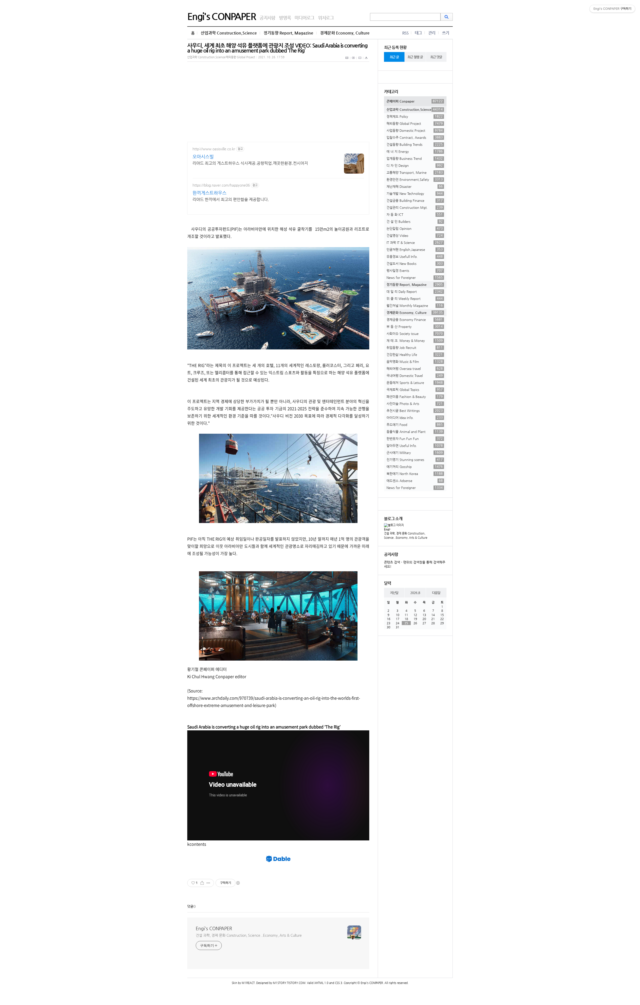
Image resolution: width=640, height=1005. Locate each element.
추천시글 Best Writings (414, 410)
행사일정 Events (414, 270)
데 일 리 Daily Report (414, 291)
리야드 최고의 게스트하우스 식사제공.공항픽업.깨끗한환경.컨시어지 (250, 163)
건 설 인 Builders (414, 221)
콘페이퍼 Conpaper (414, 101)
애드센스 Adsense (414, 480)
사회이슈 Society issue (414, 333)
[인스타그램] (360, 60)
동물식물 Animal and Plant (414, 431)
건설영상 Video (414, 235)
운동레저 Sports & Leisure (414, 382)
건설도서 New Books (414, 263)
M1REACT (248, 982)
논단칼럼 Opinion (414, 228)
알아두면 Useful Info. (414, 445)
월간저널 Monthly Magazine (414, 305)
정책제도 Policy (414, 116)
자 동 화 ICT (414, 214)
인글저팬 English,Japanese (414, 249)
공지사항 (267, 17)
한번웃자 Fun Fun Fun (414, 438)
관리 (431, 33)
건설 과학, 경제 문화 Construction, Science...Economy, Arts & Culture (249, 935)
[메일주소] (347, 60)
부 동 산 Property (414, 326)
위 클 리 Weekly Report (414, 298)
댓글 (190, 906)
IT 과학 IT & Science (414, 242)
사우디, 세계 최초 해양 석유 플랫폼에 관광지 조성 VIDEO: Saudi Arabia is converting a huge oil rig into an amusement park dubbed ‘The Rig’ (277, 48)
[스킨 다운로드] (366, 60)
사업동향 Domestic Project (414, 130)
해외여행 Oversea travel (414, 368)
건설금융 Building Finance (414, 200)
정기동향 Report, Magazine (288, 33)
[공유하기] (202, 883)
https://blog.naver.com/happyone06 (221, 185)
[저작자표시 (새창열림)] (238, 883)
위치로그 (326, 17)
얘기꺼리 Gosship (414, 466)
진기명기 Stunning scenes (414, 459)
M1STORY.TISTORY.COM (289, 982)
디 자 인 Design (414, 165)
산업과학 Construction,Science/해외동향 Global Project (221, 57)
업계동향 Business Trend (414, 158)
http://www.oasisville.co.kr (213, 149)
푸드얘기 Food (414, 424)
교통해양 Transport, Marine (414, 172)
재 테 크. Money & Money (414, 340)
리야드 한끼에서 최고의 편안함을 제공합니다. (230, 199)
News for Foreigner (414, 277)
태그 (418, 33)
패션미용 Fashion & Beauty (414, 396)
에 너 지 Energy (414, 151)
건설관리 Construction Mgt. (414, 207)
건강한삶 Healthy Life (414, 354)
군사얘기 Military (414, 452)
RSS (405, 33)
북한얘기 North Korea (414, 473)
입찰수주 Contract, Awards (414, 137)
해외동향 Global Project (414, 123)
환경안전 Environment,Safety (414, 179)
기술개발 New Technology (414, 193)
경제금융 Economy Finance (414, 319)
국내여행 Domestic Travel (414, 375)
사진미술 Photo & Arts (414, 403)
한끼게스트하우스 (209, 192)
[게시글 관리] (208, 883)
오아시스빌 (203, 156)
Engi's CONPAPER (221, 16)
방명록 (285, 17)
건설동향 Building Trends (414, 144)
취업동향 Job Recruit (414, 347)
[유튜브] (353, 60)
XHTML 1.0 (321, 982)
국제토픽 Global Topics (414, 389)
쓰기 (445, 33)
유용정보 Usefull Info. (414, 256)
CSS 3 (338, 982)
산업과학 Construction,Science (229, 33)
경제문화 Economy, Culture (345, 33)
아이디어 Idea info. (414, 417)
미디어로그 (304, 17)
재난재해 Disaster (414, 186)
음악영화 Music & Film (414, 361)
